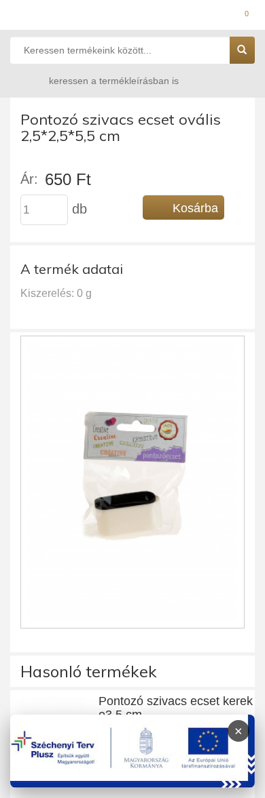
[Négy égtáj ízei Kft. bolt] (132, 17)
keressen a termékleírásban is (114, 80)
